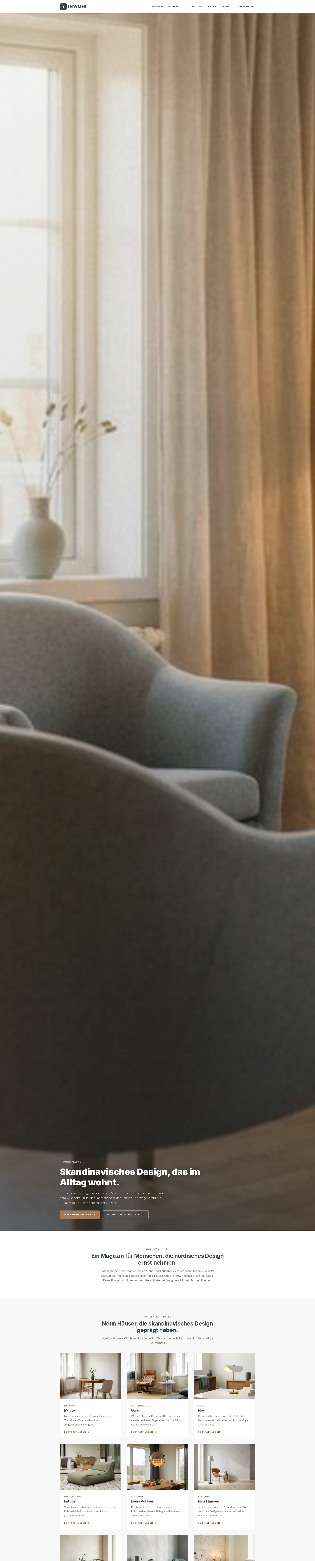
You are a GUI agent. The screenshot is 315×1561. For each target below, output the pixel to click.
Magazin (157, 6)
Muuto (189, 6)
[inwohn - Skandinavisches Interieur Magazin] (73, 6)
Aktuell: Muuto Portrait (125, 1214)
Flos (226, 6)
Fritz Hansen (208, 6)
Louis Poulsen (245, 6)
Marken (173, 6)
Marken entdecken (78, 1214)
